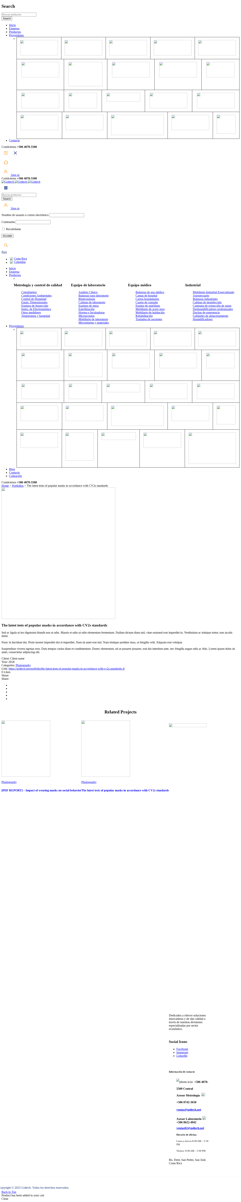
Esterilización (87, 309)
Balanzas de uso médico (150, 292)
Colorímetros (29, 292)
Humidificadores (203, 319)
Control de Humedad (33, 299)
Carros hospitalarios (147, 299)
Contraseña (8, 222)
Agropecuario (201, 295)
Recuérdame (13, 229)
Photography (23, 665)
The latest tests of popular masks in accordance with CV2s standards (125, 790)
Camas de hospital (146, 295)
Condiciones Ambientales (36, 295)
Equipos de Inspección (34, 305)
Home (5, 485)
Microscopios (87, 315)
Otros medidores (31, 312)
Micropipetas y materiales (94, 322)
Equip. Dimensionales (34, 302)
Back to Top (9, 1192)
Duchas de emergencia (206, 312)
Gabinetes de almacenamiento (210, 315)
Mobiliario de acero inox (150, 309)
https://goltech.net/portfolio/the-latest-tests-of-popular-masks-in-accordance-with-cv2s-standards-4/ (67, 668)
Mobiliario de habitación (150, 312)
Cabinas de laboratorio (92, 302)
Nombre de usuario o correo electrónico (25, 215)
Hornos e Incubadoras (92, 312)
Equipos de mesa (89, 305)
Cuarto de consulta (147, 302)
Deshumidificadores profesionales (213, 309)
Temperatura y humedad (35, 315)
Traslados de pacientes (149, 319)
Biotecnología (87, 299)
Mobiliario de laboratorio (93, 319)
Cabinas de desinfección (207, 302)
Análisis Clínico (88, 292)
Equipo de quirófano (148, 305)
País (4, 252)
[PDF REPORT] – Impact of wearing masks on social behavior (41, 790)
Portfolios (18, 485)
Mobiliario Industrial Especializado (213, 292)
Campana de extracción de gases (212, 305)
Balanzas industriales (205, 299)
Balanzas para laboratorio (94, 295)
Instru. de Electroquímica (36, 309)
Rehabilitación (144, 315)
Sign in (14, 175)
